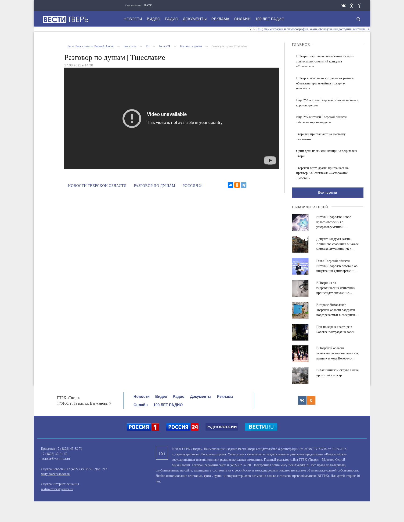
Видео (153, 19)
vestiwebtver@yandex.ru (57, 489)
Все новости (327, 192)
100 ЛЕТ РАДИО (269, 19)
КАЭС (148, 5)
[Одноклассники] (237, 185)
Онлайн (242, 19)
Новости (133, 19)
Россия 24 (193, 185)
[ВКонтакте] (230, 185)
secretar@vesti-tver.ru (55, 458)
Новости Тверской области (97, 185)
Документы (195, 19)
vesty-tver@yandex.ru (55, 473)
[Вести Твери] (65, 19)
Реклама (220, 19)
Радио (171, 19)
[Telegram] (243, 185)
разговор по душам (154, 185)
